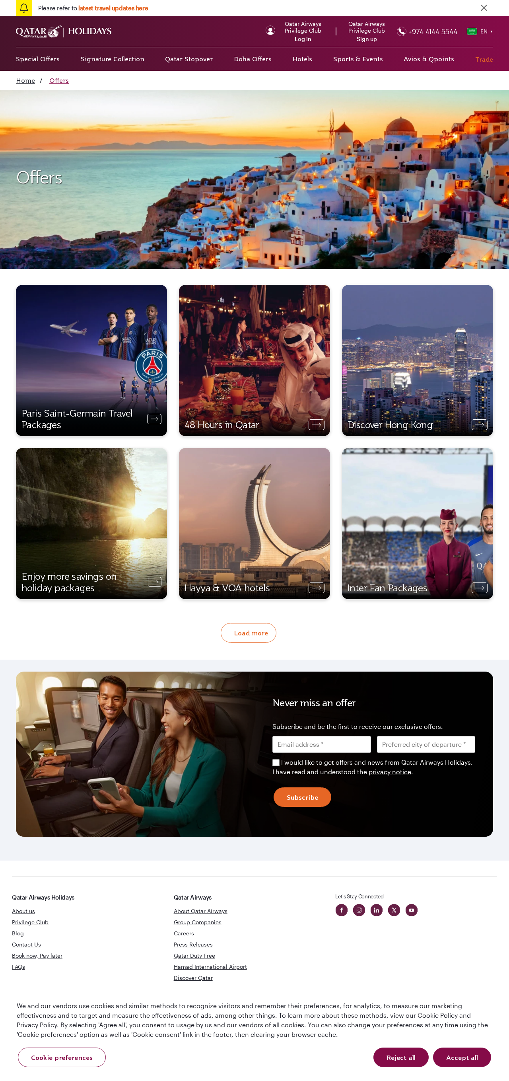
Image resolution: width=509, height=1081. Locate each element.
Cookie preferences (62, 1058)
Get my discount (181, 631)
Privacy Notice (186, 606)
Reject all (401, 1058)
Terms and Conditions (227, 597)
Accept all (462, 1058)
